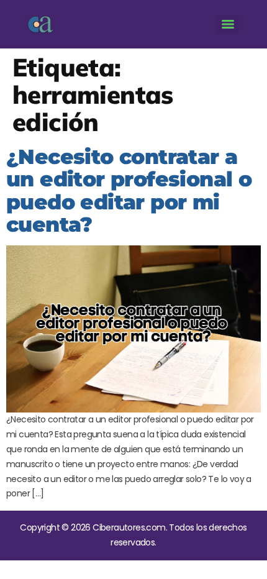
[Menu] (228, 24)
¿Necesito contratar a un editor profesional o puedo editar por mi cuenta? (128, 190)
